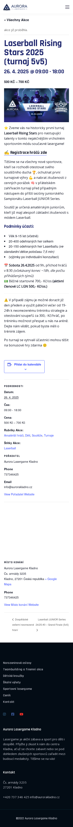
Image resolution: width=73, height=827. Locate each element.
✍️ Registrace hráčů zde (25, 152)
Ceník (7, 695)
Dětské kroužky (13, 676)
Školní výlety (11, 682)
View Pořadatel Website (19, 494)
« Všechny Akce (16, 19)
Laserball (10, 448)
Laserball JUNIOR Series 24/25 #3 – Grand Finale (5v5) (52, 622)
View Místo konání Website (21, 605)
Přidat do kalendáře (27, 364)
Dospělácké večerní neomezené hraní (23, 625)
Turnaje (49, 435)
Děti (27, 435)
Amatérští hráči (14, 435)
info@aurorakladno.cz (45, 797)
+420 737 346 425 (16, 797)
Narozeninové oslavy (17, 663)
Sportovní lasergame (17, 689)
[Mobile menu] (67, 7)
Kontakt (8, 702)
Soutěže (37, 435)
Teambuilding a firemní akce (23, 669)
